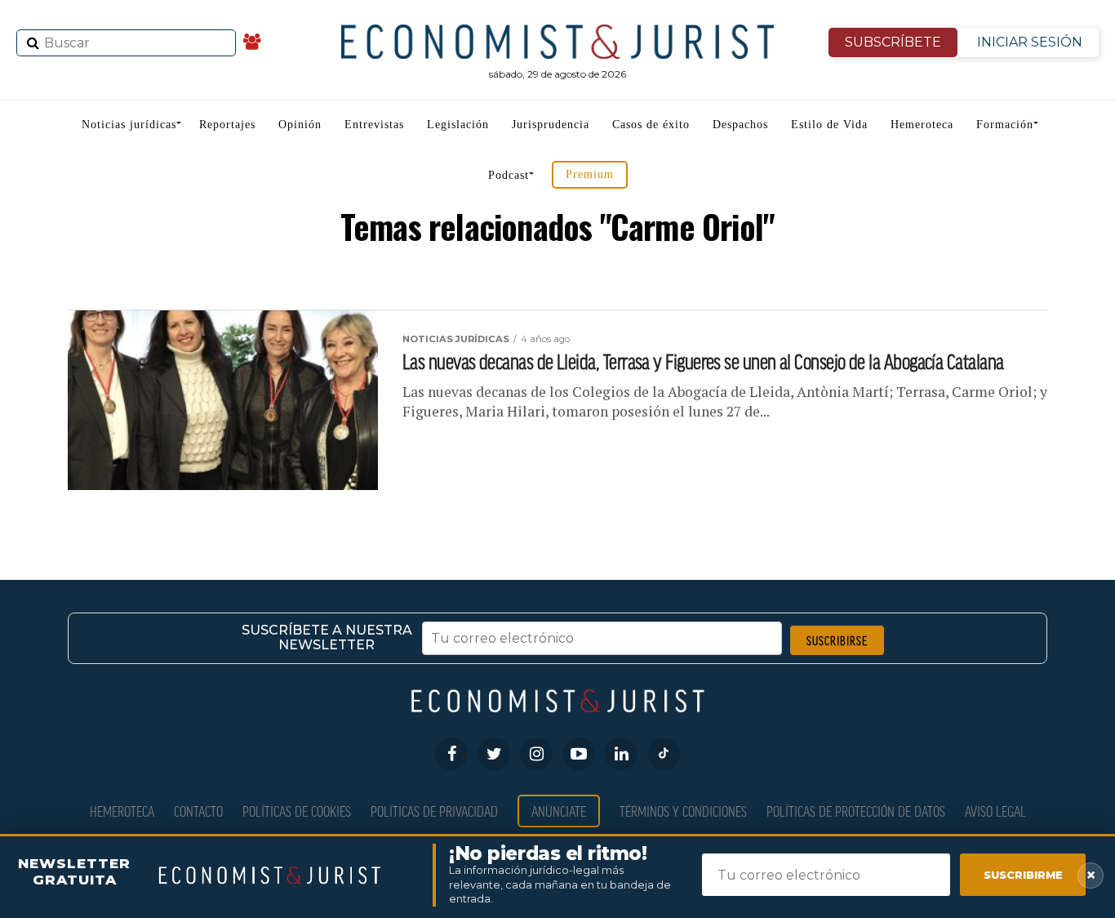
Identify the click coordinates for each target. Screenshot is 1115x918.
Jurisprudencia (550, 124)
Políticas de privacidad (434, 810)
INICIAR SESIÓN (1029, 42)
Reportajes (227, 124)
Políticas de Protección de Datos (855, 810)
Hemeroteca (922, 124)
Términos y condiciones (683, 810)
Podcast (508, 175)
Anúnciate (558, 810)
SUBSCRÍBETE (893, 42)
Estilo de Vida (829, 124)
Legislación (458, 124)
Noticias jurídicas (129, 124)
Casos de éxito (651, 124)
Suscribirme (1023, 874)
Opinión (300, 124)
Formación (1004, 124)
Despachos (740, 124)
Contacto (198, 810)
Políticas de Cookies (296, 810)
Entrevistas (374, 124)
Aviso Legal (995, 810)
